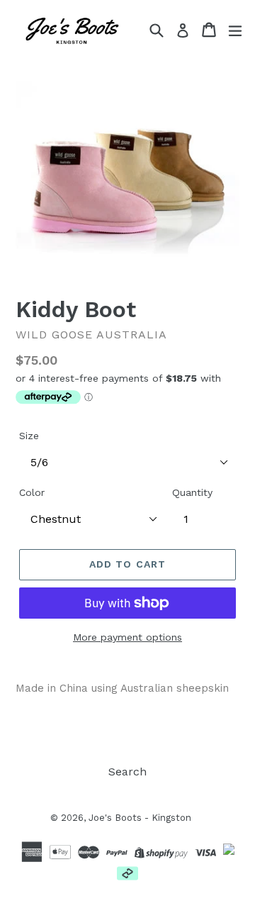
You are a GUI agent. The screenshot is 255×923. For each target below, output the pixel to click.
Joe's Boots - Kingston (140, 817)
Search (127, 771)
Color (32, 492)
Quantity (192, 492)
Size (29, 435)
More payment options (127, 637)
